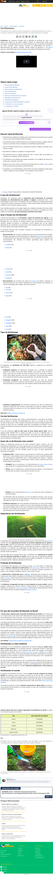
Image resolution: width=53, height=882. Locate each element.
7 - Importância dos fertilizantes (12, 97)
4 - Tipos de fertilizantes (9, 91)
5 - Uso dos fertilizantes (9, 93)
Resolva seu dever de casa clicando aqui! (40, 129)
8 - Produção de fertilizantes (10, 100)
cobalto (8, 292)
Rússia (6, 192)
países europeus (31, 589)
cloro (7, 289)
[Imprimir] (17, 36)
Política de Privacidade (5, 854)
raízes (41, 464)
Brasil (46, 164)
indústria (27, 574)
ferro (7, 317)
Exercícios (37, 848)
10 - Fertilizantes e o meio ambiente (13, 104)
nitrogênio (8, 244)
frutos (50, 464)
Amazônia (10, 636)
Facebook (5, 867)
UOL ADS (10, 4)
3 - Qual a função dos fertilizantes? (12, 89)
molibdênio (9, 323)
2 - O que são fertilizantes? (10, 87)
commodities (48, 47)
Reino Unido (45, 680)
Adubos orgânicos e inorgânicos (16, 413)
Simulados (37, 852)
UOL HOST (18, 1)
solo (11, 221)
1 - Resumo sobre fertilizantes (11, 85)
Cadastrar (20, 848)
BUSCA (37, 1)
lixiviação (31, 662)
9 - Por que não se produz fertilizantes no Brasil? (16, 102)
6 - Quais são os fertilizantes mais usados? (14, 95)
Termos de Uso (4, 856)
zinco (7, 329)
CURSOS (27, 1)
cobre (7, 295)
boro (7, 287)
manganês (8, 320)
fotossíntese (41, 236)
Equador (3, 682)
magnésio (8, 275)
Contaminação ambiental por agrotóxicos (20, 640)
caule (29, 492)
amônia (8, 578)
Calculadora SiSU (39, 855)
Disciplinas (20, 850)
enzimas (34, 281)
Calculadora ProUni (39, 857)
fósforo (8, 247)
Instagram (5, 869)
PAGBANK (23, 1)
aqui (28, 55)
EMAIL (37, 4)
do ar (46, 652)
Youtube (4, 871)
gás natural (36, 567)
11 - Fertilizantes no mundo (10, 106)
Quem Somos (3, 850)
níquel (7, 326)
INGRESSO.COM (12, 1)
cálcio (7, 272)
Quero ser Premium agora (26, 122)
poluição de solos (27, 652)
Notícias (19, 852)
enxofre (8, 278)
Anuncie (2, 852)
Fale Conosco (20, 855)
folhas (45, 464)
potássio (8, 269)
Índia (51, 680)
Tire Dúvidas (38, 850)
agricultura (49, 541)
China (2, 615)
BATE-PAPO (44, 1)
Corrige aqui (38, 853)
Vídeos (19, 853)
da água (35, 652)
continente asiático (22, 588)
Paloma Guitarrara (10, 779)
